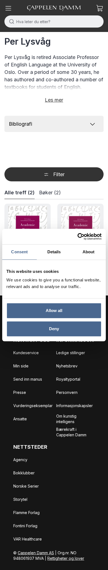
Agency (20, 459)
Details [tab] (54, 251)
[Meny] (8, 8)
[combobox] (54, 21)
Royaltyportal (68, 379)
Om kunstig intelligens (66, 419)
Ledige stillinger (70, 352)
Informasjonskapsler (74, 405)
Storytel (20, 499)
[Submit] (10, 21)
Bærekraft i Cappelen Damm (71, 432)
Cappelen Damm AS (36, 552)
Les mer (54, 100)
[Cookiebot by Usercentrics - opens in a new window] (78, 236)
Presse (19, 392)
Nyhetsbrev (67, 366)
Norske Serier (26, 486)
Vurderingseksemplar (33, 405)
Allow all (54, 310)
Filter (59, 174)
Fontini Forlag (25, 525)
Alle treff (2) (19, 192)
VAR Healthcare (27, 539)
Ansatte (20, 418)
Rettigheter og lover (65, 558)
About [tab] (89, 251)
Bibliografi (20, 124)
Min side (21, 366)
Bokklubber (24, 472)
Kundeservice (26, 352)
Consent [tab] (19, 251)
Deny (54, 328)
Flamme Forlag (26, 512)
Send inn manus (27, 379)
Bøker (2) (50, 192)
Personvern (67, 392)
